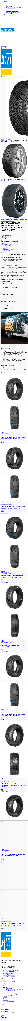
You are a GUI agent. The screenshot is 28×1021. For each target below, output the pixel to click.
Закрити (2, 1004)
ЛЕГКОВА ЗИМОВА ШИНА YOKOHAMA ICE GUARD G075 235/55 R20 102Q (13, 507)
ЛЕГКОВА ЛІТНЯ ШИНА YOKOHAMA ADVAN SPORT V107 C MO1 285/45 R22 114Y (14, 220)
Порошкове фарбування (11, 8)
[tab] (15, 248)
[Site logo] (7, 42)
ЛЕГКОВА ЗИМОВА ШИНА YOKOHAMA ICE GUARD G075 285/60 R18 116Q (13, 438)
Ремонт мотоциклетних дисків (12, 12)
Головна (2, 140)
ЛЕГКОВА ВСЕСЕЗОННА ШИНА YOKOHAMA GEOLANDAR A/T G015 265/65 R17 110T (13, 785)
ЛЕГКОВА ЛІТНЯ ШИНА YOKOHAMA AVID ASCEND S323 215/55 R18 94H (14, 855)
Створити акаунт (4, 1011)
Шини (5, 140)
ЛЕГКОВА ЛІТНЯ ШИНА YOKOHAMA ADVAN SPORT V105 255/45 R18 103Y (12, 924)
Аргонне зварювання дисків (12, 11)
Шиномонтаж (9, 6)
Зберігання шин (9, 13)
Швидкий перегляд (5, 433)
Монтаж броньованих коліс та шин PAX (15, 7)
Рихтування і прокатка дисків (12, 9)
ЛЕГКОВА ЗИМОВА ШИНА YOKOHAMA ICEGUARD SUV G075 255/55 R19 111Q (13, 576)
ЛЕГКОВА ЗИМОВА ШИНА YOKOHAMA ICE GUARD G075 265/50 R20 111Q (13, 715)
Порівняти (5, 1000)
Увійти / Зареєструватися (8, 1001)
